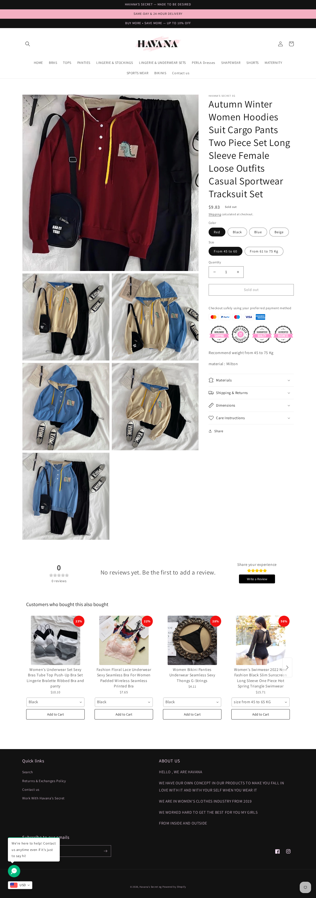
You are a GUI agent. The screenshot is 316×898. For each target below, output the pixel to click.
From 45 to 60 (225, 251)
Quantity (215, 262)
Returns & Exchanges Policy (44, 781)
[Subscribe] (105, 851)
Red (217, 232)
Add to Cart (55, 714)
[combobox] (55, 702)
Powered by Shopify (174, 886)
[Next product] (287, 667)
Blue (258, 232)
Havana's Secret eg (150, 886)
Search (27, 772)
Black (237, 232)
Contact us (31, 789)
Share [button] (218, 431)
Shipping (215, 214)
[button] (27, 43)
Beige (279, 232)
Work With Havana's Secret (43, 798)
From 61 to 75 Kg (264, 251)
